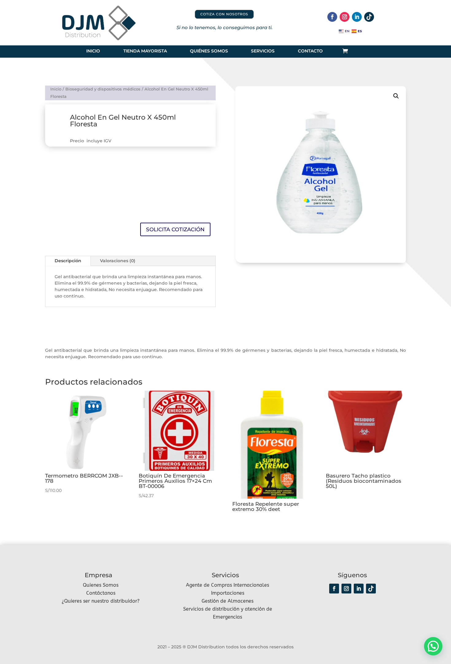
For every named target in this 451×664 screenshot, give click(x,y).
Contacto (310, 51)
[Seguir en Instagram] (344, 17)
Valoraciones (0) (117, 260)
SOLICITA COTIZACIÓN (175, 229)
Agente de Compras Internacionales (227, 585)
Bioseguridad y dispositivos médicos (103, 89)
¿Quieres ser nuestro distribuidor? (101, 601)
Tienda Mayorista (145, 51)
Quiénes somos (209, 51)
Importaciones (227, 593)
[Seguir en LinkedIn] (357, 17)
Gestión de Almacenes (227, 601)
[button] (396, 96)
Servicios (263, 51)
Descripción (68, 260)
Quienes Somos (100, 585)
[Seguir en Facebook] (332, 17)
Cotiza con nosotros (224, 14)
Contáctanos (100, 593)
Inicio (93, 51)
